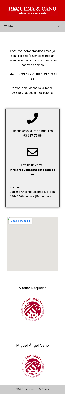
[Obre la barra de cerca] (60, 26)
